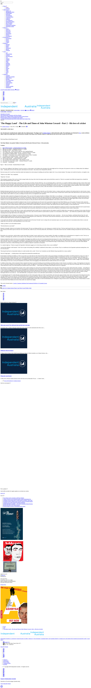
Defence (7, 34)
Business (5, 43)
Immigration (8, 87)
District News (9, 77)
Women (7, 68)
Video (7, 70)
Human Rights (9, 54)
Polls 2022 (8, 30)
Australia (5, 74)
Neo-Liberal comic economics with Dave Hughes (11, 115)
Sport (7, 67)
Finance (7, 45)
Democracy (8, 31)
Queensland (8, 81)
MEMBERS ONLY (10, 12)
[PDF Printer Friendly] (26, 126)
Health (7, 66)
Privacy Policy (9, 24)
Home (4, 6)
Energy (7, 39)
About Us (5, 659)
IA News (8, 8)
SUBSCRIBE (9, 13)
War (7, 73)
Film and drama (9, 56)
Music (7, 61)
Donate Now (3, 584)
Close (2, 683)
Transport (8, 50)
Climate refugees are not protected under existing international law (17, 499)
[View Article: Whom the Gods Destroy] (14, 373)
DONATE (8, 14)
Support (8, 678)
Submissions (5, 660)
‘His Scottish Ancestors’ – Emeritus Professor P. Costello (14, 147)
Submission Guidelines (11, 25)
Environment (6, 37)
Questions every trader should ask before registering (14, 502)
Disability (8, 63)
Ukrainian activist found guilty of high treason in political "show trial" (18, 500)
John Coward (22, 288)
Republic (8, 79)
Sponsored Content (10, 26)
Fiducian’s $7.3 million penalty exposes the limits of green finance (14, 116)
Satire (7, 69)
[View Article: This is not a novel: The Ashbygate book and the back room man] (14, 322)
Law (7, 57)
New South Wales (9, 80)
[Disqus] (45, 434)
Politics (5, 27)
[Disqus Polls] (45, 400)
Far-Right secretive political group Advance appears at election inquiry (18, 501)
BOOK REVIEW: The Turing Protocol (11, 505)
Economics (8, 32)
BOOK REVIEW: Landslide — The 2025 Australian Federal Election (18, 503)
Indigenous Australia (10, 76)
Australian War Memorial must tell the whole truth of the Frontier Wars (15, 118)
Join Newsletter (9, 22)
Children (8, 60)
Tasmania (8, 83)
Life (4, 51)
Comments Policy (9, 16)
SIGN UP (3, 493)
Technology (8, 48)
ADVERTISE (9, 15)
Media (7, 46)
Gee (80, 133)
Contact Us (6, 642)
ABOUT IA (6, 9)
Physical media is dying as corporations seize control (12, 117)
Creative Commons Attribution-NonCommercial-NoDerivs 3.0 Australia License (30, 283)
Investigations (9, 36)
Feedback (8, 19)
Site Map (5, 664)
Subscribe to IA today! (5, 114)
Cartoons (8, 55)
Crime (7, 62)
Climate (7, 42)
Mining (7, 49)
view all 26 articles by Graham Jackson (12, 380)
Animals (7, 58)
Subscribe (3, 646)
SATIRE (4, 285)
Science (7, 40)
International (8, 33)
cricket (3, 288)
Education (8, 64)
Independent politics (10, 21)
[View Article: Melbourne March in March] (14, 347)
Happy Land (17, 288)
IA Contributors (9, 20)
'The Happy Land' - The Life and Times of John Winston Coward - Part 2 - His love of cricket (23, 629)
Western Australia (9, 86)
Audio (7, 72)
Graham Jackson (5, 126)
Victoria (7, 85)
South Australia (9, 82)
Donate (6, 646)
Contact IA (8, 18)
